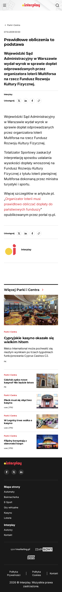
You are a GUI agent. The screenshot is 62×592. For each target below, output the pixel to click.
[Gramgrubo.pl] (31, 557)
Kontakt (8, 535)
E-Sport (8, 502)
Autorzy (8, 529)
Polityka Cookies (36, 573)
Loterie (7, 517)
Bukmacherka (11, 497)
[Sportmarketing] (20, 549)
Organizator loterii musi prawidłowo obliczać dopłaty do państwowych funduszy (28, 204)
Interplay (8, 94)
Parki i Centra (13, 25)
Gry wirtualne (11, 507)
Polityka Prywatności (13, 573)
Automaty (9, 491)
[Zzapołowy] (44, 549)
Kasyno (8, 512)
